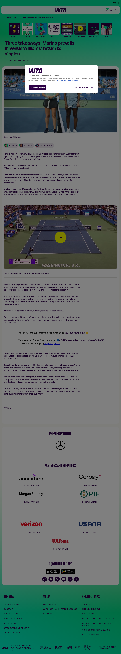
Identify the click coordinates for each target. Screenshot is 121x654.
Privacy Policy (72, 81)
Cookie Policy (62, 81)
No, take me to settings (84, 87)
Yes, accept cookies (37, 87)
